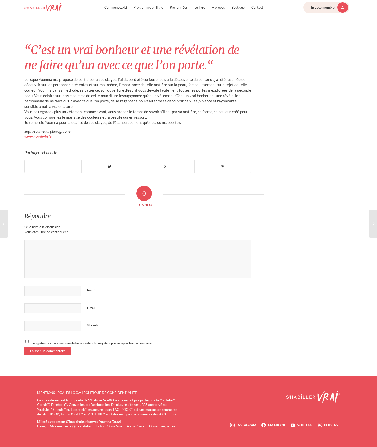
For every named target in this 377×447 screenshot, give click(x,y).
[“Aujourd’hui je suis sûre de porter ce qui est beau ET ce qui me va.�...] (4, 224)
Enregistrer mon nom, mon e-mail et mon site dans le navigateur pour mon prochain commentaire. (92, 343)
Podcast (332, 425)
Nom (91, 290)
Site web (92, 325)
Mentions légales (53, 393)
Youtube (304, 425)
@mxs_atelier (82, 426)
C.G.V (77, 393)
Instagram (246, 425)
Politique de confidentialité (110, 393)
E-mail (92, 308)
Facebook (276, 425)
